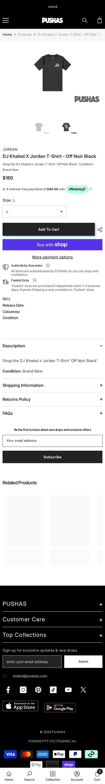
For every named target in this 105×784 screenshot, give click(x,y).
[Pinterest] (38, 689)
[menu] (6, 20)
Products (25, 34)
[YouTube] (68, 689)
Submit (83, 661)
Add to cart (48, 229)
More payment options (52, 257)
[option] (52, 74)
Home (7, 34)
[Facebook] (8, 689)
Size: (9, 200)
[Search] (85, 20)
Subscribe (52, 457)
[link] (23, 555)
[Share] (98, 230)
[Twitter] (83, 689)
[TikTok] (53, 689)
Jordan (10, 149)
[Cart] (99, 20)
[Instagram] (23, 689)
